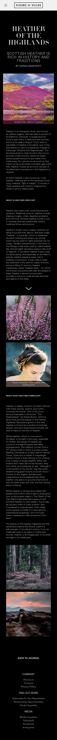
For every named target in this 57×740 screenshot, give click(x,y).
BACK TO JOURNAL (28, 659)
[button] (6, 5)
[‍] (28, 731)
